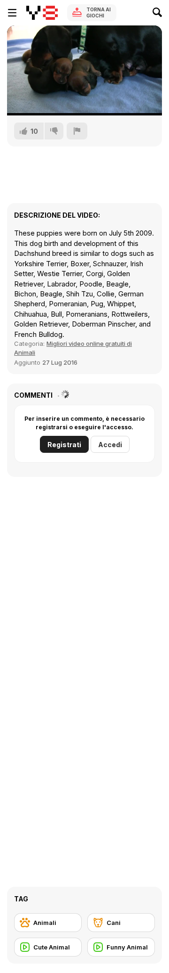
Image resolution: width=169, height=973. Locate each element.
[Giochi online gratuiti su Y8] (42, 13)
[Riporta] (77, 131)
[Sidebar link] (12, 12)
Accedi (110, 445)
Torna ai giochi (98, 12)
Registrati (64, 445)
